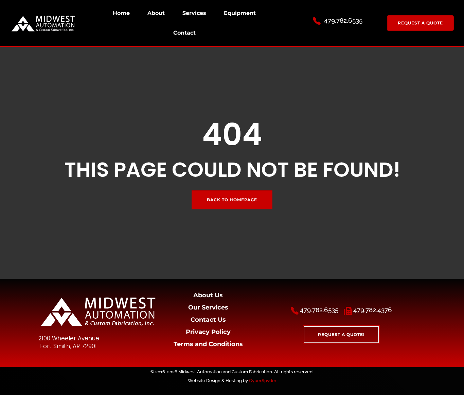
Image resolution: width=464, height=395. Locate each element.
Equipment (240, 13)
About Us (208, 295)
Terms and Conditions (208, 344)
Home (121, 13)
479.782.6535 (343, 20)
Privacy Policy (208, 332)
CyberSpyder (262, 380)
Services (194, 13)
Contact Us (208, 319)
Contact (184, 33)
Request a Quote (420, 22)
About (156, 13)
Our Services (208, 307)
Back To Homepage (232, 199)
